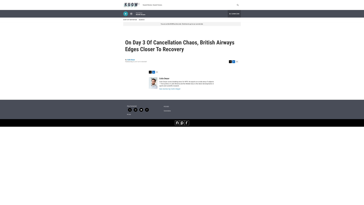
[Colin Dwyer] (153, 83)
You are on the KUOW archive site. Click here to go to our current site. (182, 24)
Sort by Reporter (130, 19)
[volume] (131, 14)
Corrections (167, 111)
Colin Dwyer (131, 60)
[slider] (134, 14)
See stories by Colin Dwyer (169, 89)
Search (142, 19)
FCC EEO (166, 106)
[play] (125, 14)
